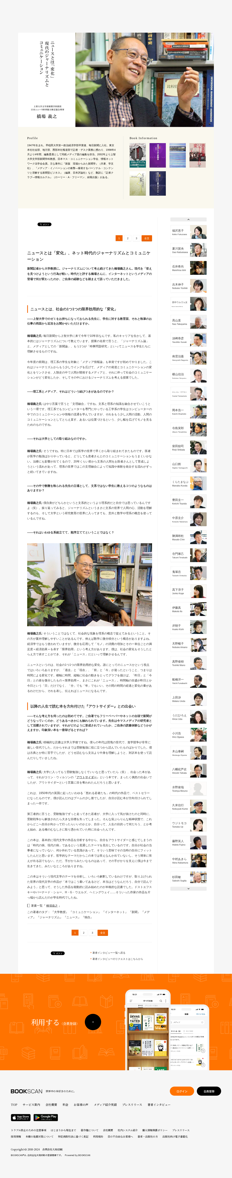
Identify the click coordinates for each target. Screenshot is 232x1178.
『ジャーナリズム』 (50, 917)
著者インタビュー (159, 1105)
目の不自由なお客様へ (120, 1136)
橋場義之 (52, 905)
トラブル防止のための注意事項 (28, 1130)
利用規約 (98, 1136)
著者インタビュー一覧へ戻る (108, 952)
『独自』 (87, 917)
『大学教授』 (60, 912)
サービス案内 (31, 1105)
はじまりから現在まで (63, 1130)
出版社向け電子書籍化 (175, 1136)
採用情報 (16, 1136)
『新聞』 (135, 912)
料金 (65, 1105)
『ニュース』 (72, 917)
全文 (146, 238)
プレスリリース (132, 1105)
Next (188, 889)
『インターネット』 (115, 912)
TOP (14, 1105)
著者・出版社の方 (148, 1136)
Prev (188, 219)
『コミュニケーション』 (85, 912)
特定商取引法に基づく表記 (73, 1136)
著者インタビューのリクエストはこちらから (117, 959)
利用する (55, 1022)
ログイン (182, 1091)
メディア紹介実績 (105, 1105)
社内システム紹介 (128, 1130)
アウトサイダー (86, 777)
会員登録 (209, 1091)
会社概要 (51, 1105)
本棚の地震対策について (39, 1136)
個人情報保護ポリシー (155, 1130)
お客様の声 (81, 1105)
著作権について (89, 1130)
